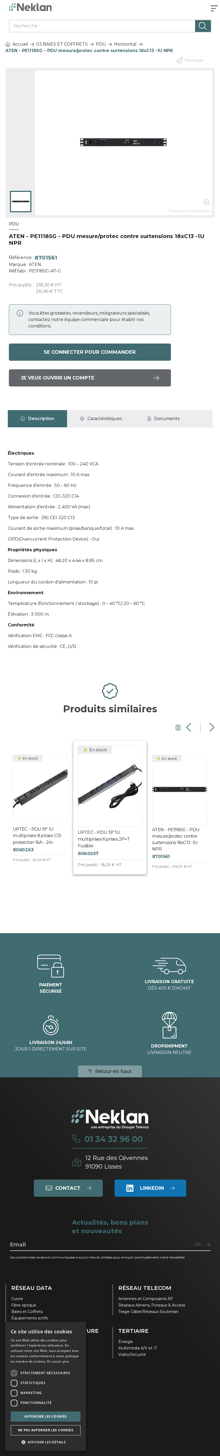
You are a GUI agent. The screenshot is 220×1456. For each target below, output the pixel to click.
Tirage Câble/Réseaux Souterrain (148, 1311)
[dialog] (45, 1386)
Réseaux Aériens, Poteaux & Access (151, 1305)
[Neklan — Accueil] (30, 7)
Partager (194, 60)
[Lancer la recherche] (203, 26)
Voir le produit (44, 813)
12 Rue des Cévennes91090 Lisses (116, 1162)
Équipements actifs (29, 1318)
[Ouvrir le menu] (214, 9)
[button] (45, 1442)
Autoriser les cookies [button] (45, 1416)
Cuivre (17, 1298)
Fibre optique (23, 1305)
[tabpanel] (110, 552)
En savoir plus (58, 1361)
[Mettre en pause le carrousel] (178, 727)
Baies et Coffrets (27, 1311)
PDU (101, 44)
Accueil (20, 44)
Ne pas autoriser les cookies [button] (45, 1430)
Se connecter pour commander (90, 352)
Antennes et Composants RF (145, 1298)
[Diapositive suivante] (211, 728)
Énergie (125, 1341)
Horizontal (125, 44)
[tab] (37, 418)
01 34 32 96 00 (114, 1139)
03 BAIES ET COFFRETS (62, 44)
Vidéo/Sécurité (132, 1354)
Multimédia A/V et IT (137, 1348)
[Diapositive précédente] (189, 728)
